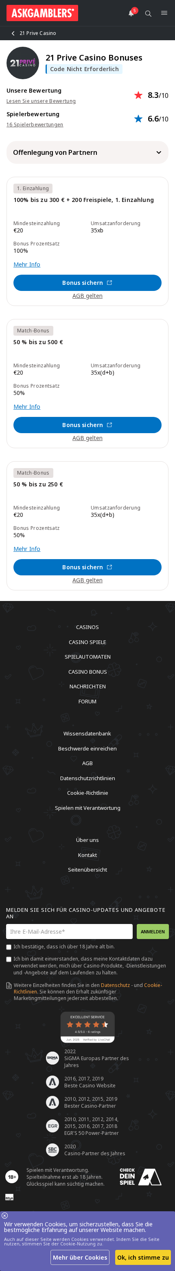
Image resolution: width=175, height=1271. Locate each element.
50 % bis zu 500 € (38, 342)
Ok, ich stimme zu (143, 1257)
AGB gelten (87, 295)
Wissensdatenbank (87, 733)
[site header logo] (42, 13)
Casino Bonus (87, 671)
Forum (87, 701)
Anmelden (153, 931)
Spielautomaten (88, 656)
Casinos (87, 627)
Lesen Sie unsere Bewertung (41, 101)
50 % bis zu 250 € (38, 484)
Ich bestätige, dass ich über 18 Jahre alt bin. (64, 946)
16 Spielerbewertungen (35, 124)
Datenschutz (115, 985)
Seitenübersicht (87, 869)
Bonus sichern (82, 282)
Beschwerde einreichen (87, 748)
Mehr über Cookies (80, 1257)
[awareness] (140, 1177)
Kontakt (87, 854)
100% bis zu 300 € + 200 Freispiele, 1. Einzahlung (83, 200)
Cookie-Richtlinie (87, 792)
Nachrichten (88, 686)
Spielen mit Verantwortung (87, 807)
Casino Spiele (87, 641)
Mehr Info (26, 264)
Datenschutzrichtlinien (87, 777)
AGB (87, 763)
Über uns (87, 840)
